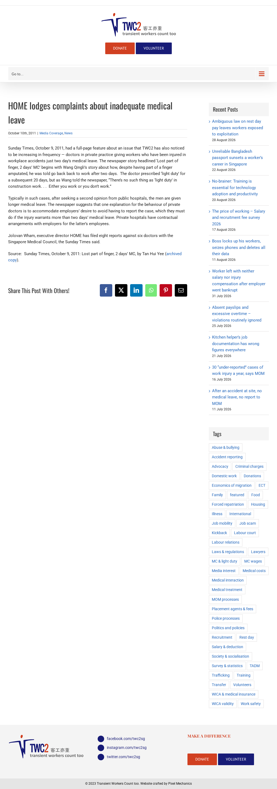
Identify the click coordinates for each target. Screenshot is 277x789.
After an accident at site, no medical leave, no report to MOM (237, 397)
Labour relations (225, 542)
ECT (262, 485)
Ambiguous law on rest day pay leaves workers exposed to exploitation (237, 128)
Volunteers (242, 685)
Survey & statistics (227, 666)
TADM (255, 666)
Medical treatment (227, 589)
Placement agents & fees (232, 609)
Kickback (219, 533)
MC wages (253, 561)
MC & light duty (224, 561)
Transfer (219, 685)
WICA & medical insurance (233, 694)
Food (255, 495)
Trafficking (221, 675)
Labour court (245, 533)
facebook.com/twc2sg (126, 738)
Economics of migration (232, 485)
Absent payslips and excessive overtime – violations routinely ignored (236, 314)
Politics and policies (228, 628)
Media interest (224, 571)
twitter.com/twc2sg (123, 757)
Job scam (247, 523)
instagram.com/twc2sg (127, 747)
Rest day (246, 637)
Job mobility (222, 523)
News (68, 133)
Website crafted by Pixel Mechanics (166, 783)
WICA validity (223, 704)
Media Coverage (51, 133)
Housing (258, 504)
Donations (252, 476)
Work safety (251, 704)
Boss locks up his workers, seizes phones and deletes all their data (238, 247)
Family (217, 495)
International (240, 514)
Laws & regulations (228, 552)
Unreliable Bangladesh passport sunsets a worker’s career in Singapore (237, 158)
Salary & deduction (227, 647)
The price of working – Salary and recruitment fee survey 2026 (238, 217)
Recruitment (222, 637)
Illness (217, 514)
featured (237, 495)
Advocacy (220, 466)
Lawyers (258, 552)
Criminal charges (249, 466)
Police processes (226, 618)
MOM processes (225, 599)
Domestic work (224, 476)
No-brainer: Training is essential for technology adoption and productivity (235, 187)
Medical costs (254, 571)
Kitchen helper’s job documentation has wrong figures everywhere (235, 343)
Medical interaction (228, 580)
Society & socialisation (230, 656)
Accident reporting (227, 457)
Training (243, 675)
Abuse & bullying (225, 447)
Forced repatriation (228, 504)
